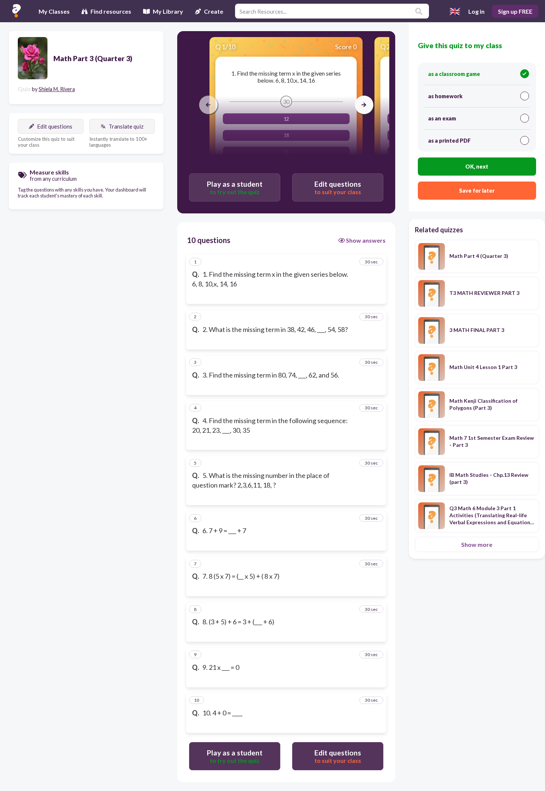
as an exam (442, 118)
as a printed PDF (449, 140)
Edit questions (54, 126)
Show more (476, 544)
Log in (476, 11)
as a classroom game (454, 74)
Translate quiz (126, 126)
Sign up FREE (515, 11)
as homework (445, 96)
